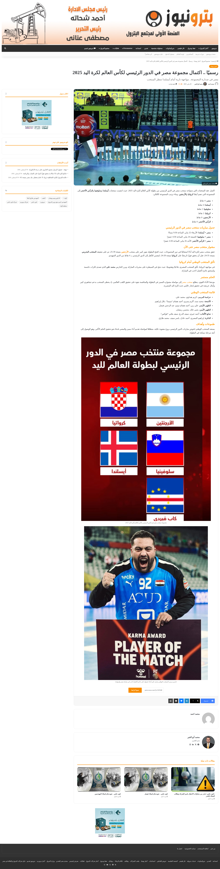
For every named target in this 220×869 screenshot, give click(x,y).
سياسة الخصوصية (190, 849)
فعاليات (116, 48)
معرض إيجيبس (73, 861)
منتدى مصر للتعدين (62, 861)
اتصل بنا (179, 849)
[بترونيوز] (110, 22)
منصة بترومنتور (210, 54)
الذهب (43, 198)
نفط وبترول (191, 48)
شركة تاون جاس (12, 202)
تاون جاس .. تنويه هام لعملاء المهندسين (108, 794)
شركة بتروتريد (24, 202)
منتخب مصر (187, 282)
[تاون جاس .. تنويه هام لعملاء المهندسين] (99, 779)
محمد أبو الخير (198, 84)
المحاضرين (189, 54)
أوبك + (65, 198)
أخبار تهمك (197, 61)
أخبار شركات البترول (92, 861)
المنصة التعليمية (173, 861)
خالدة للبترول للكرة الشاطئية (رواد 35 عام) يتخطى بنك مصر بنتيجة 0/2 (43, 177)
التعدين (209, 861)
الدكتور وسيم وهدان (54, 198)
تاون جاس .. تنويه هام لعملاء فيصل (156, 794)
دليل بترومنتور (158, 54)
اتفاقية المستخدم (203, 849)
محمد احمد (211, 84)
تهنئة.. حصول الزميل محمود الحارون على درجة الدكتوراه (48, 170)
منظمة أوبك (63, 206)
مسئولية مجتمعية (157, 48)
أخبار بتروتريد (41, 861)
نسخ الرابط (135, 690)
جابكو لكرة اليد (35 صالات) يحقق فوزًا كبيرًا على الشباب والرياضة (45, 173)
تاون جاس (34, 202)
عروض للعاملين (161, 861)
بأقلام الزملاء (119, 861)
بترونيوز (214, 48)
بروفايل (111, 861)
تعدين (146, 48)
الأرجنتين (125, 252)
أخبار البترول (204, 48)
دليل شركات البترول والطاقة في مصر (13, 861)
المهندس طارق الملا (33, 198)
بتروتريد (42, 202)
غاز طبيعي (180, 48)
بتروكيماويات (170, 48)
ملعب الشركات (134, 861)
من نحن (212, 849)
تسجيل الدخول (169, 54)
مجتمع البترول (104, 48)
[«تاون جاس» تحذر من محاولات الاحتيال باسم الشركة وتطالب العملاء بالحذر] (193, 779)
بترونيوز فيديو (89, 48)
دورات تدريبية (199, 54)
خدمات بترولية (191, 861)
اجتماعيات (152, 861)
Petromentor (128, 48)
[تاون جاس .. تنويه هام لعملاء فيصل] (146, 779)
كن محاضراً (148, 54)
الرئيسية (214, 61)
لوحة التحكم (180, 54)
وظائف (126, 861)
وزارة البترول (51, 861)
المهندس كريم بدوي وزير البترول (57, 202)
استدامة (138, 48)
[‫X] (195, 744)
